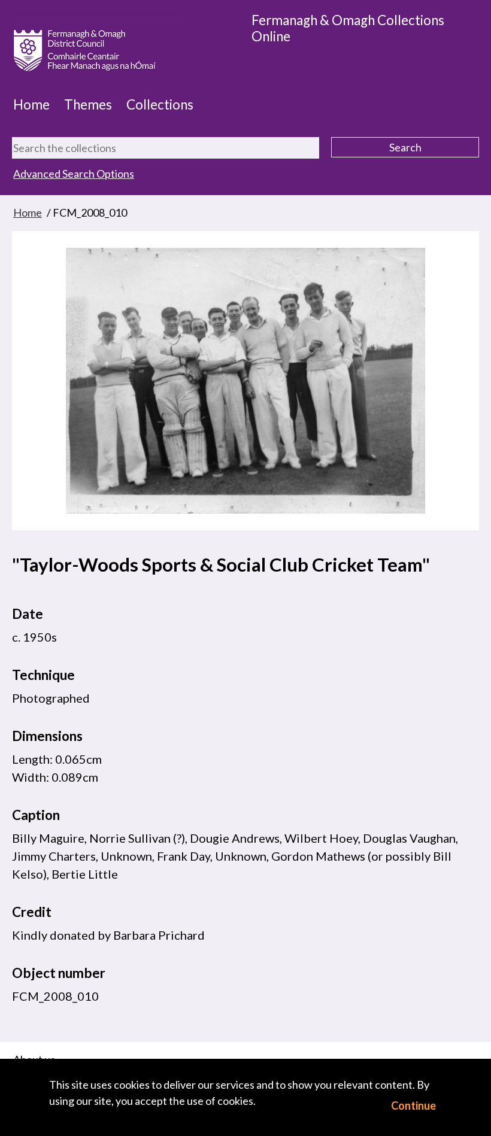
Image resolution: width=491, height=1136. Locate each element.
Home (31, 104)
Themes (88, 104)
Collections (159, 104)
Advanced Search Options (73, 173)
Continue (413, 1105)
